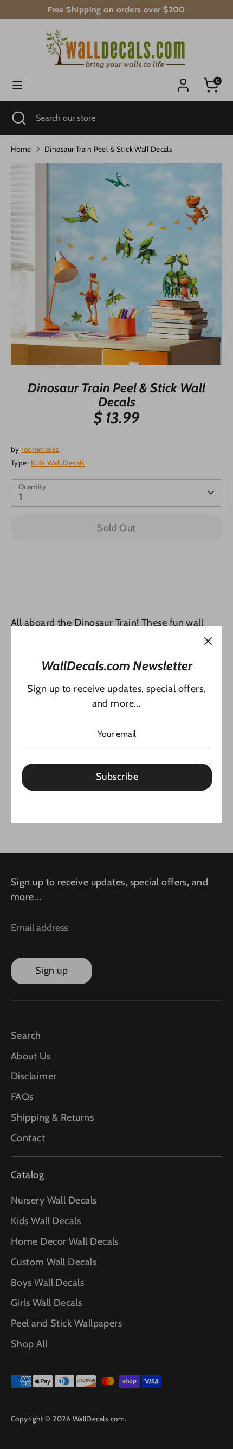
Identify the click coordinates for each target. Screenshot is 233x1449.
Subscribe (117, 776)
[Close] (208, 640)
